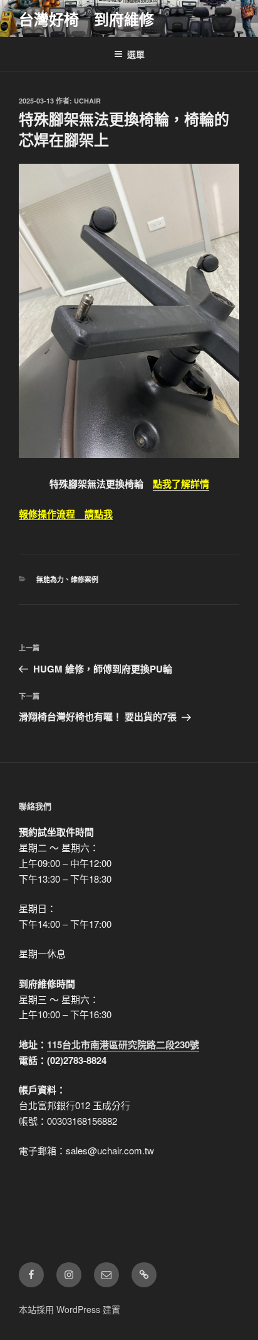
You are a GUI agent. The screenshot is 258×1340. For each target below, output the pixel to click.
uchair (87, 100)
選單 (136, 54)
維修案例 (84, 579)
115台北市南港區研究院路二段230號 (123, 1044)
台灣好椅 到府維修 (86, 18)
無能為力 (50, 579)
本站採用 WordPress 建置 (69, 1309)
